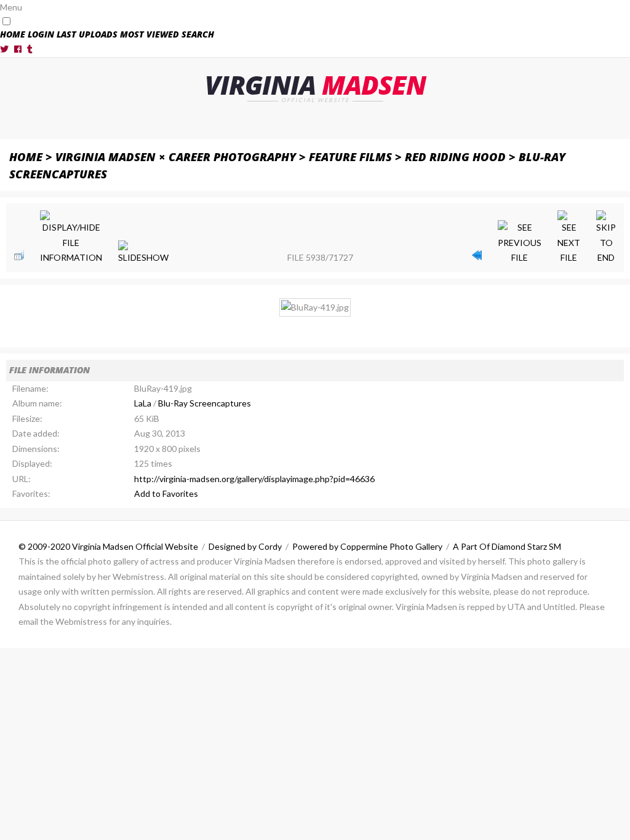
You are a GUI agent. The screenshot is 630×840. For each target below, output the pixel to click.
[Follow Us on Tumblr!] (30, 49)
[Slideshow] (143, 253)
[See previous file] (519, 242)
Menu (11, 7)
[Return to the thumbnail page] (19, 255)
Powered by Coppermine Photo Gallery (367, 546)
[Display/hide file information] (71, 238)
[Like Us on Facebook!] (18, 49)
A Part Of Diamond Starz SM (507, 546)
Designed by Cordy (245, 546)
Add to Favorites (166, 493)
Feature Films (350, 156)
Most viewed (149, 34)
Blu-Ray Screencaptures (204, 403)
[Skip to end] (606, 238)
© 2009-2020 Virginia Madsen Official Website (108, 546)
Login (41, 34)
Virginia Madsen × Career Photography (175, 156)
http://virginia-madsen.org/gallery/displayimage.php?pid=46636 (254, 478)
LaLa (142, 403)
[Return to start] (477, 255)
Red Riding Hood (455, 156)
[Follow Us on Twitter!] (4, 49)
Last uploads (87, 34)
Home (12, 34)
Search (197, 34)
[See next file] (568, 238)
